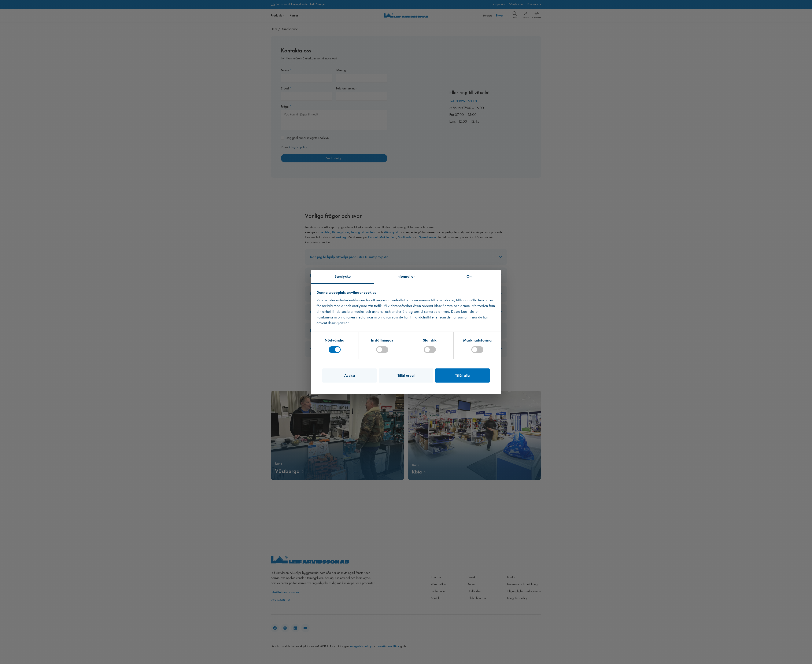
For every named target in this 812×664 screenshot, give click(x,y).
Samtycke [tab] (343, 276)
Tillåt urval (406, 375)
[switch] (382, 349)
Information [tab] (406, 276)
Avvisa (349, 375)
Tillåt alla (462, 375)
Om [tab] (469, 276)
